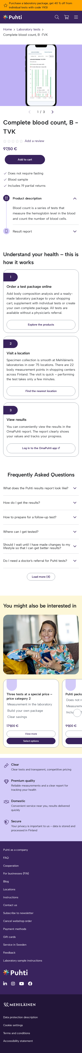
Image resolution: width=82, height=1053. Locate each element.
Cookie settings (13, 1025)
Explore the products (41, 324)
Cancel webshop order (17, 921)
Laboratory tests (28, 29)
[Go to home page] (15, 972)
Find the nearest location (41, 391)
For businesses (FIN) (16, 873)
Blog (6, 881)
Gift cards (9, 937)
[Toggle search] (57, 17)
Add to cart (25, 159)
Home (7, 29)
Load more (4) (41, 577)
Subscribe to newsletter (18, 913)
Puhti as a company (15, 850)
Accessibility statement (18, 1041)
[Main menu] (76, 17)
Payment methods (14, 929)
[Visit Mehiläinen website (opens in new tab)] (19, 1004)
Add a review (34, 141)
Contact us (10, 905)
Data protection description (20, 1017)
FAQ (6, 858)
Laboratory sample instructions (22, 960)
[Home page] (12, 17)
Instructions (10, 897)
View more (31, 733)
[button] (77, 713)
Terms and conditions (16, 1033)
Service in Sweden (14, 944)
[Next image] (52, 112)
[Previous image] (29, 112)
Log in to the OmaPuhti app (39, 448)
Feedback (9, 952)
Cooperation (11, 865)
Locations (9, 889)
